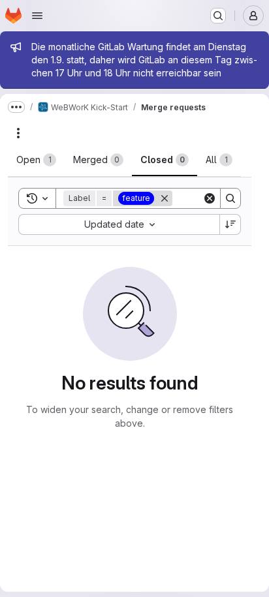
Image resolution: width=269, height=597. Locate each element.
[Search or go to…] (218, 15)
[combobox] (118, 224)
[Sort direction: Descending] (230, 224)
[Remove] (164, 198)
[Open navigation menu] (37, 15)
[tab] (36, 160)
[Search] (230, 198)
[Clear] (209, 198)
